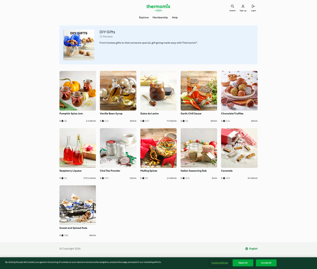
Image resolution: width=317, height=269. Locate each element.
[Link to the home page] (158, 8)
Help (175, 17)
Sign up (243, 10)
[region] (158, 263)
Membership (160, 17)
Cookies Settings (219, 263)
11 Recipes (106, 36)
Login (253, 10)
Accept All (266, 263)
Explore (144, 17)
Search (232, 10)
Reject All (242, 263)
